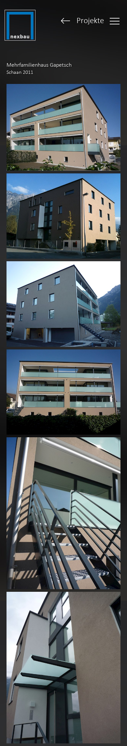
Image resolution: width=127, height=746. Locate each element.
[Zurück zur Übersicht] (66, 21)
